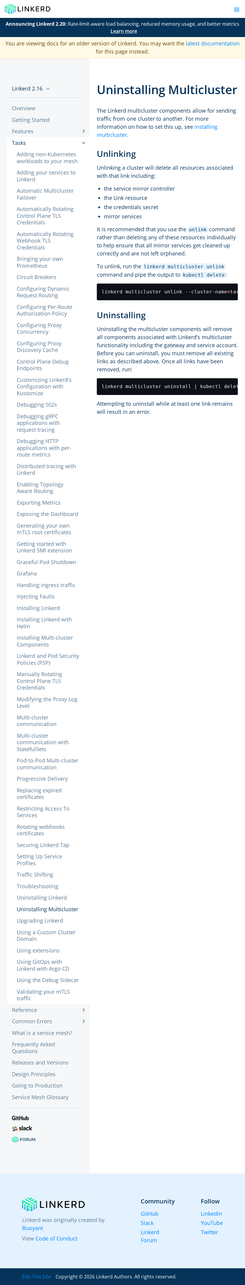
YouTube (212, 1222)
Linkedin (211, 1213)
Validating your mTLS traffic (43, 995)
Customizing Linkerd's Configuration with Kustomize (44, 386)
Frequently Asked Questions (33, 1048)
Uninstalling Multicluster (47, 909)
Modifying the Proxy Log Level (47, 703)
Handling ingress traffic (46, 585)
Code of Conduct (56, 1238)
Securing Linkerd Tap (43, 845)
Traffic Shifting (35, 874)
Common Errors (32, 1021)
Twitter (209, 1232)
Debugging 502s (37, 404)
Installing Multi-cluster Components (45, 641)
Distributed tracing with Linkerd (46, 469)
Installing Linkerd (38, 608)
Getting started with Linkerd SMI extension (44, 547)
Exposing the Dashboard (47, 513)
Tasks (19, 142)
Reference (24, 1009)
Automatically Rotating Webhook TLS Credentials (45, 240)
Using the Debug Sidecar (48, 980)
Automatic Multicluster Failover (45, 194)
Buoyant (32, 1228)
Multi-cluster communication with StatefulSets (43, 742)
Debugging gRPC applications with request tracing (38, 423)
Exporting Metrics (39, 502)
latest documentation (213, 43)
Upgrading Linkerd (40, 920)
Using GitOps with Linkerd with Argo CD (43, 965)
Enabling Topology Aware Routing (40, 488)
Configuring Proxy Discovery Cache (39, 347)
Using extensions (38, 950)
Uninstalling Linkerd (42, 897)
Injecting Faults (36, 596)
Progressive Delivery (42, 778)
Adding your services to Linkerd (46, 176)
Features (22, 131)
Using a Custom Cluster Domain (46, 936)
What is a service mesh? (42, 1032)
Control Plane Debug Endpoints (43, 365)
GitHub (149, 1213)
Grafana (27, 573)
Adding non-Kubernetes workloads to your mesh (47, 158)
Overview (23, 108)
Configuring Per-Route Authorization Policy (44, 310)
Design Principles (34, 1074)
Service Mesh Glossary (40, 1097)
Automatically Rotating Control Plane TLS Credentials (45, 215)
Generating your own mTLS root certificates (44, 529)
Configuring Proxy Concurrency (39, 328)
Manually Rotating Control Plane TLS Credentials (39, 680)
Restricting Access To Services (43, 812)
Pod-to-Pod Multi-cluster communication (47, 764)
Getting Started (31, 119)
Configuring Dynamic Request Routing (43, 292)
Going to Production (37, 1085)
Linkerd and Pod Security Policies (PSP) (48, 659)
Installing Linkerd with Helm (44, 623)
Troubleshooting (37, 886)
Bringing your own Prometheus (40, 262)
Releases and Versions (40, 1062)
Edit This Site (36, 1276)
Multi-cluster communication (36, 721)
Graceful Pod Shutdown (46, 562)
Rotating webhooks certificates (41, 830)
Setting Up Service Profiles (39, 860)
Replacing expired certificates (39, 794)
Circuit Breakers (36, 277)
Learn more (124, 31)
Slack (147, 1222)
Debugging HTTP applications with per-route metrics (44, 447)
